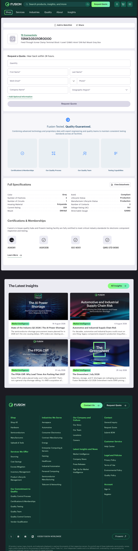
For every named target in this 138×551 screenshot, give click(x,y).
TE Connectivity (29, 35)
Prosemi (119, 536)
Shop (8, 12)
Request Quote (100, 4)
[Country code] (73, 81)
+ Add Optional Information (20, 97)
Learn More (13, 255)
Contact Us (89, 405)
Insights (72, 12)
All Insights (116, 286)
